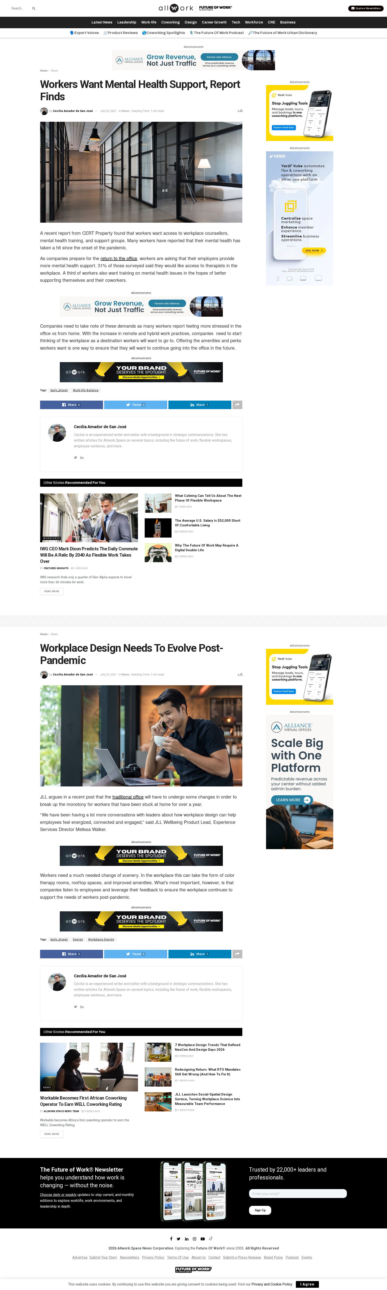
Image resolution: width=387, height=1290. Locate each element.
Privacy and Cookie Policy (272, 1284)
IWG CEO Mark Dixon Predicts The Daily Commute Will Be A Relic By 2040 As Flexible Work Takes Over (89, 555)
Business (288, 22)
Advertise (80, 1257)
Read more (51, 591)
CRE (271, 22)
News (54, 70)
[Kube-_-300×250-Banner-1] (299, 113)
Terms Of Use (178, 1257)
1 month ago (186, 1080)
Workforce (254, 22)
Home (43, 70)
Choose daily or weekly (58, 1195)
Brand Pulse (273, 1257)
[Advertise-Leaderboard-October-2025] (141, 371)
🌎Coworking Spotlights (163, 33)
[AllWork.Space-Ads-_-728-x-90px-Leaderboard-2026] (193, 60)
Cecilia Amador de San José (73, 111)
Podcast (292, 1257)
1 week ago (80, 568)
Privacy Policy (153, 1257)
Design (191, 22)
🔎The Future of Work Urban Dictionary (282, 33)
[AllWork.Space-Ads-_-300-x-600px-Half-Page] (299, 782)
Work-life (148, 22)
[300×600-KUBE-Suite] (299, 218)
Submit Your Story (103, 1257)
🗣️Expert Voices (84, 33)
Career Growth (214, 22)
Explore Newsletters (368, 8)
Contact (214, 1257)
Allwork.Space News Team (61, 1111)
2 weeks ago (185, 531)
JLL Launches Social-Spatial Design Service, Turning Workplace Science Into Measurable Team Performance (207, 1099)
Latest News (102, 22)
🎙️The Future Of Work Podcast (216, 33)
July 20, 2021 (108, 111)
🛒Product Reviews (120, 33)
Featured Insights (56, 568)
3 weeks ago (185, 556)
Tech (236, 22)
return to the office (119, 258)
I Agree (307, 1284)
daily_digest (59, 390)
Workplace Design (101, 939)
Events (306, 1257)
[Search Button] (33, 8)
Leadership (126, 22)
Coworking (170, 22)
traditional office (128, 796)
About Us (198, 1257)
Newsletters (129, 1257)
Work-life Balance (86, 390)
